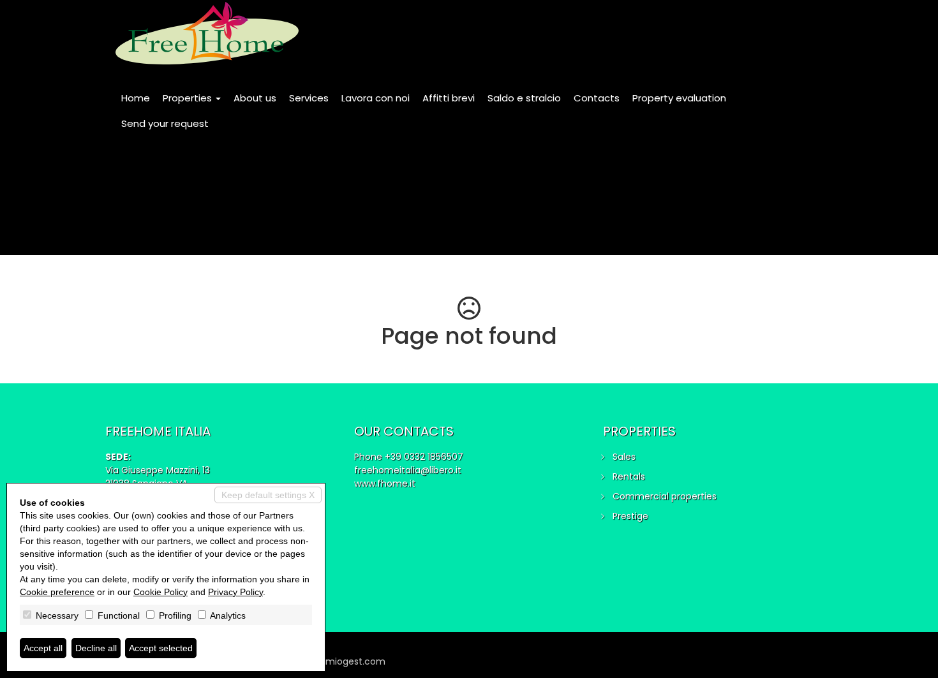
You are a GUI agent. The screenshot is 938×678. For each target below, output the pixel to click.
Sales (624, 456)
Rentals (629, 476)
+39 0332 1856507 (424, 456)
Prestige (630, 516)
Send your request (165, 123)
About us (255, 98)
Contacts (597, 98)
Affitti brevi (448, 98)
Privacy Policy (235, 592)
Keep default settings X (268, 495)
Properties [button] (188, 98)
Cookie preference (57, 592)
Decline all (96, 648)
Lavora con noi (375, 98)
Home (135, 98)
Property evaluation (679, 98)
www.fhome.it (384, 483)
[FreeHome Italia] (207, 33)
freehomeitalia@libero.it (407, 470)
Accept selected (161, 648)
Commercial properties (665, 496)
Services (309, 98)
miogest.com (355, 661)
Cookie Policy (160, 592)
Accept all (43, 648)
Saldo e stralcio (524, 98)
